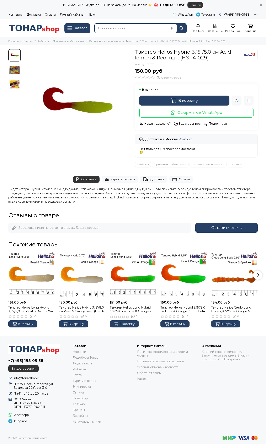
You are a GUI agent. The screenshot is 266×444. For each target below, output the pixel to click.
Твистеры (132, 41)
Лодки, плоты (83, 363)
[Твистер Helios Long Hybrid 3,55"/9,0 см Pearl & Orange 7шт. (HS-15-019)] (31, 275)
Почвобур (80, 398)
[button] (25, 103)
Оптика (78, 392)
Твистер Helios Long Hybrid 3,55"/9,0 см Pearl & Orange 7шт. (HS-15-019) (31, 309)
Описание (88, 179)
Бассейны (80, 416)
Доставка (34, 14)
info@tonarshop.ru (27, 378)
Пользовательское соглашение (160, 361)
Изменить (186, 139)
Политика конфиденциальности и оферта (162, 353)
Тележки (79, 404)
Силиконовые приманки (105, 41)
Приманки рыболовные (69, 41)
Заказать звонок (23, 368)
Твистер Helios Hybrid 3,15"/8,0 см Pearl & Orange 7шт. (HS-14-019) (82, 309)
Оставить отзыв (226, 227)
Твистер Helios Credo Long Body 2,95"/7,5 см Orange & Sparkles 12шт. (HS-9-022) (231, 309)
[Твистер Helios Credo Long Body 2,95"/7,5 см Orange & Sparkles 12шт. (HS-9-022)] (234, 275)
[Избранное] (236, 101)
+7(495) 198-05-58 (236, 14)
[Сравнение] (249, 101)
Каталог (28, 41)
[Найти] (182, 28)
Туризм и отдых (84, 381)
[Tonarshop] (34, 28)
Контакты (15, 14)
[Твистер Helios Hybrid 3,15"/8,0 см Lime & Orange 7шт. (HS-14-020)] (183, 275)
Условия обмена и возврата (158, 367)
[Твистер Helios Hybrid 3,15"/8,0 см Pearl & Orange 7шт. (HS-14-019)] (82, 275)
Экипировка (82, 387)
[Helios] (249, 54)
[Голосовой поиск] (171, 28)
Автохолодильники (87, 421)
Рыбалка (43, 41)
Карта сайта (39, 437)
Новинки (79, 352)
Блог (92, 14)
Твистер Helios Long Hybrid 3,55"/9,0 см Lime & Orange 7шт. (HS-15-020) (133, 309)
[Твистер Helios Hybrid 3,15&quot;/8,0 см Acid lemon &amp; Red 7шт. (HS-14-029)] (77, 103)
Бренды (79, 410)
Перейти (195, 4)
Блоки (242, 355)
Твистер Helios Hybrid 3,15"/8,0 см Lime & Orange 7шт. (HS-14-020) (183, 309)
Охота (77, 375)
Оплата (50, 14)
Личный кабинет (72, 14)
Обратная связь (149, 373)
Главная (13, 41)
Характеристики (123, 179)
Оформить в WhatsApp (199, 112)
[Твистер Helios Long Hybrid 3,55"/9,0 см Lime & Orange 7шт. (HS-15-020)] (133, 275)
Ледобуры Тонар (86, 357)
